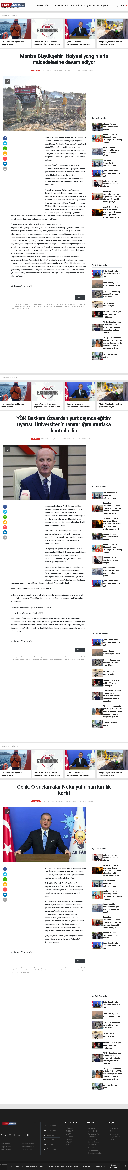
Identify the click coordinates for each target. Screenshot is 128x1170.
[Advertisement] (28, 173)
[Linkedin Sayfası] (20, 1135)
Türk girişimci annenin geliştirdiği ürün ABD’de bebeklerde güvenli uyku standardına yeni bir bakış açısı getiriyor (112, 343)
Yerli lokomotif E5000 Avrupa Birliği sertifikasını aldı (111, 163)
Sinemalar (92, 1145)
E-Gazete (69, 5)
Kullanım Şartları (28, 1144)
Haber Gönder (27, 1149)
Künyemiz (51, 1144)
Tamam (114, 1168)
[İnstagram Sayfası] (11, 1135)
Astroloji (113, 1139)
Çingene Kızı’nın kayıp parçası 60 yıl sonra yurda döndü (111, 294)
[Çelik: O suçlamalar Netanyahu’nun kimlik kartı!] (44, 835)
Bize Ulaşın (51, 1149)
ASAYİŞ (14, 15)
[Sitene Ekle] (33, 1135)
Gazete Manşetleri (95, 1153)
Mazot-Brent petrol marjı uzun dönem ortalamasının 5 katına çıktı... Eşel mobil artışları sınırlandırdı (112, 212)
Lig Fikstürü (92, 1139)
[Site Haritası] (29, 1135)
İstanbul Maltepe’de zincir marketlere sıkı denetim (111, 126)
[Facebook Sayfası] (2, 1135)
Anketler (113, 1131)
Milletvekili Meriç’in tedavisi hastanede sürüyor (111, 183)
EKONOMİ (59, 5)
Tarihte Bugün (93, 1142)
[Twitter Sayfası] (6, 1135)
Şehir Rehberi (93, 1150)
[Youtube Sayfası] (15, 1135)
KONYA (96, 5)
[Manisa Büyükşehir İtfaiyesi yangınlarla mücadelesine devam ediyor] (44, 104)
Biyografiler (114, 1134)
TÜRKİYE (49, 5)
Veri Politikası (6, 1149)
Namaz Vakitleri (94, 1134)
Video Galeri (52, 1130)
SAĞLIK (79, 5)
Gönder (80, 297)
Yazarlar (50, 1135)
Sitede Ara (114, 1128)
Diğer (104, 5)
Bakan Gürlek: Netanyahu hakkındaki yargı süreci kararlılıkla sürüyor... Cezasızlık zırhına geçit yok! (112, 196)
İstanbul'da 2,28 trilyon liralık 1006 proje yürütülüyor (112, 314)
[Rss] (24, 1135)
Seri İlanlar (92, 1148)
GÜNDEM (39, 5)
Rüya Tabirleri (115, 1137)
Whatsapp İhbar (28, 1147)
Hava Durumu (93, 1128)
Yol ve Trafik (93, 1131)
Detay (115, 1165)
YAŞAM (87, 5)
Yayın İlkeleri (6, 1147)
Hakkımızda (5, 1144)
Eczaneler (92, 1137)
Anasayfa (5, 15)
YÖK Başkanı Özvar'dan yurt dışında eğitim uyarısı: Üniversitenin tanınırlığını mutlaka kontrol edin (112, 327)
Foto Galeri (51, 1126)
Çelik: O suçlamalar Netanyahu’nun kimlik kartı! (111, 173)
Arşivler (50, 1140)
